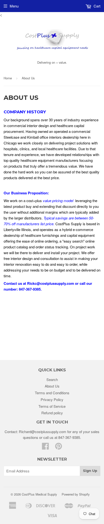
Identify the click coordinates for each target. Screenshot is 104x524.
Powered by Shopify (76, 494)
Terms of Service (52, 406)
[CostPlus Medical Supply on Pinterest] (58, 447)
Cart (96, 5)
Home (8, 78)
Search (52, 379)
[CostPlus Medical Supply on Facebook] (45, 447)
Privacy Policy (52, 399)
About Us (52, 385)
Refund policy (52, 412)
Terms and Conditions (52, 392)
